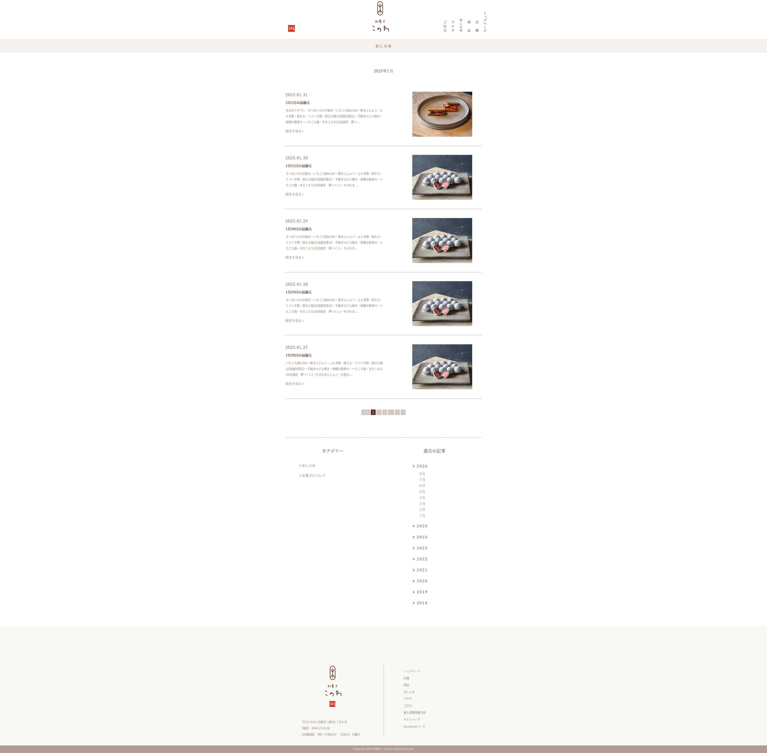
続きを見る (294, 131)
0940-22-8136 (321, 728)
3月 (423, 503)
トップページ (411, 671)
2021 (422, 569)
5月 (423, 491)
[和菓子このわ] (485, 21)
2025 (422, 525)
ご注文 (407, 705)
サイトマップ (411, 719)
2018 (422, 602)
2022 (422, 558)
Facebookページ (414, 726)
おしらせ (308, 465)
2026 (422, 465)
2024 (422, 536)
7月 (423, 479)
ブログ (407, 698)
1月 (423, 515)
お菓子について (314, 475)
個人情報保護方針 (414, 712)
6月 (423, 485)
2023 (422, 547)
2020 (422, 580)
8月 (423, 473)
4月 (423, 497)
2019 (422, 591)
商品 (406, 685)
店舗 (406, 678)
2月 (423, 509)
